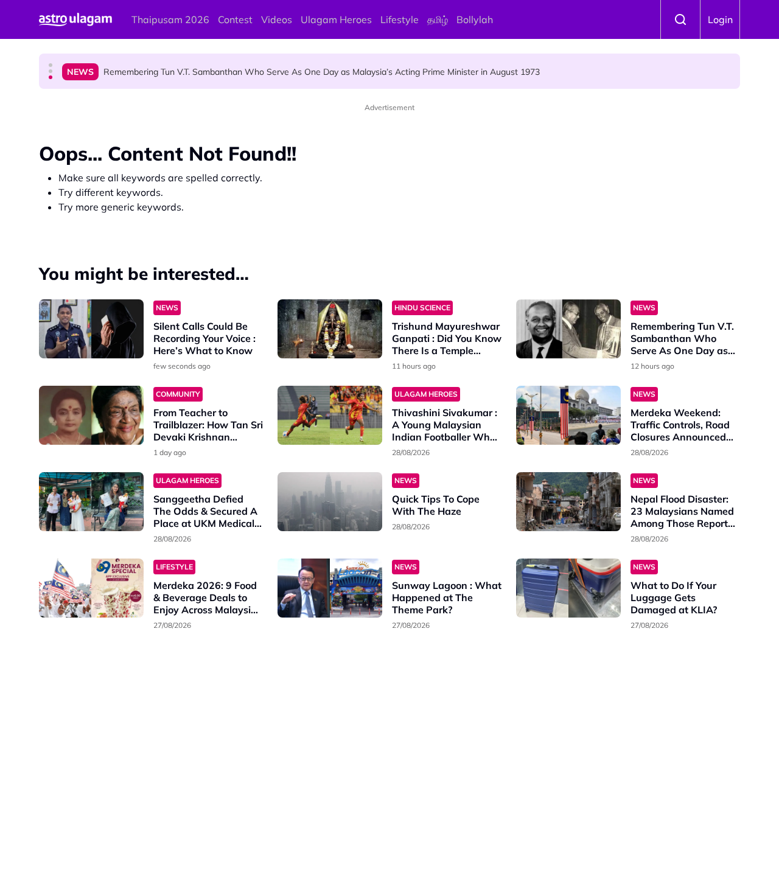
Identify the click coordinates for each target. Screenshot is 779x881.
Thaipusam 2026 (170, 19)
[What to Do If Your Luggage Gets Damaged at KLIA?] (568, 588)
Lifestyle (399, 19)
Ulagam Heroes (336, 19)
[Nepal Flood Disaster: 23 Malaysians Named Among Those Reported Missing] (568, 501)
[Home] (75, 19)
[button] (50, 65)
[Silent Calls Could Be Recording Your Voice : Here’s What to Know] (91, 328)
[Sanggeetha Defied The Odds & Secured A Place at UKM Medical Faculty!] (91, 501)
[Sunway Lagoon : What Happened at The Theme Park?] (330, 588)
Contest (235, 19)
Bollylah (474, 19)
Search (680, 19)
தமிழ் (437, 19)
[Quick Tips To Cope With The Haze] (330, 501)
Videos (276, 19)
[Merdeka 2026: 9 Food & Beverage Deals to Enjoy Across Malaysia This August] (91, 588)
